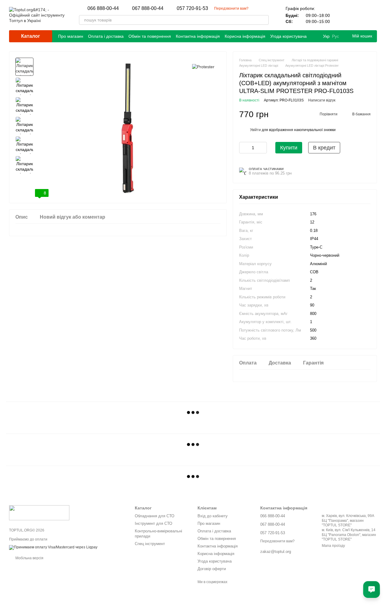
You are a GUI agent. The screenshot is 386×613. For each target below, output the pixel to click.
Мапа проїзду (333, 546)
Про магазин (70, 36)
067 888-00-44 (147, 8)
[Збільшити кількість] (262, 147)
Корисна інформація (245, 36)
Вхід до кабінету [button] (213, 516)
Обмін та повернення (149, 36)
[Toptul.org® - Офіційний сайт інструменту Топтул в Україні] (39, 512)
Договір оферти (212, 568)
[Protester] (203, 66)
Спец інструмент (150, 543)
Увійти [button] (255, 130)
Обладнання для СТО (154, 516)
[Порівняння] (341, 15)
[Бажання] (356, 15)
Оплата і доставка (106, 36)
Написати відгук (321, 100)
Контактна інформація (198, 36)
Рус (335, 36)
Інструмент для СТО (153, 523)
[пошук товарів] (264, 20)
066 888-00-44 (103, 8)
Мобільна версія (28, 558)
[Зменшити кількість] (243, 147)
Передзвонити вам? (231, 8)
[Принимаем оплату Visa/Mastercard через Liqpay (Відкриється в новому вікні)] (53, 547)
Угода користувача (288, 36)
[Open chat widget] (371, 589)
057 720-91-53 (192, 8)
